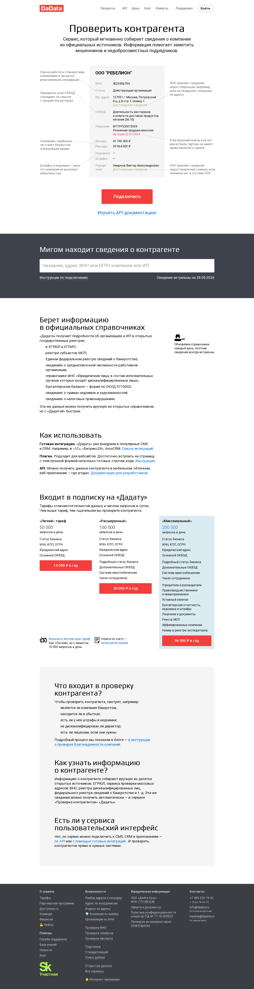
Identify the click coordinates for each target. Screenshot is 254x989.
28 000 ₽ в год (125, 588)
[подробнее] (65, 532)
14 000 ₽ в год (66, 565)
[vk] (193, 927)
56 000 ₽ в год (187, 640)
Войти (205, 8)
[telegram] (200, 927)
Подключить (127, 196)
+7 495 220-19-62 (202, 898)
